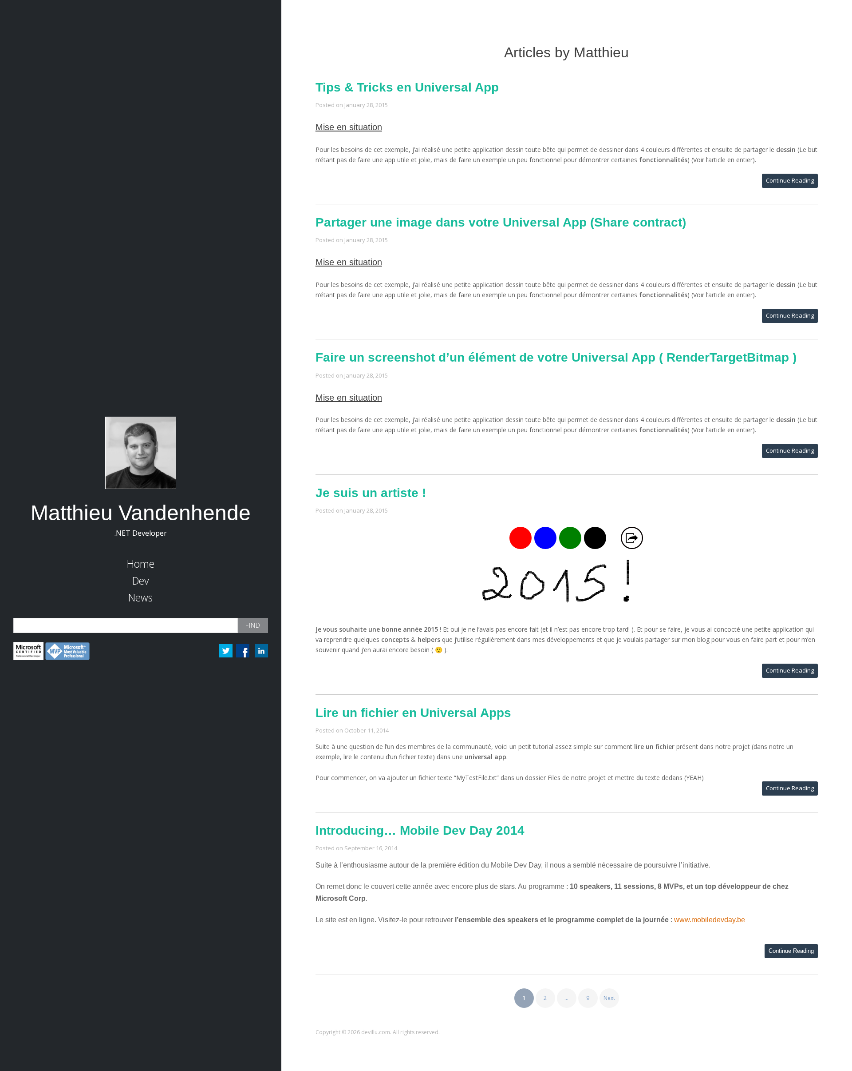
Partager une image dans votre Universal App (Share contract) (501, 222)
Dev (140, 580)
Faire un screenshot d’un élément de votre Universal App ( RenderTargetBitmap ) (556, 357)
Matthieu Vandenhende (141, 513)
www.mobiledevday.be (709, 920)
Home (140, 564)
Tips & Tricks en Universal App (407, 87)
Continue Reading (790, 180)
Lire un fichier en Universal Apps (413, 713)
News (140, 597)
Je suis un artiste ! (371, 493)
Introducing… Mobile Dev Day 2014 (420, 830)
